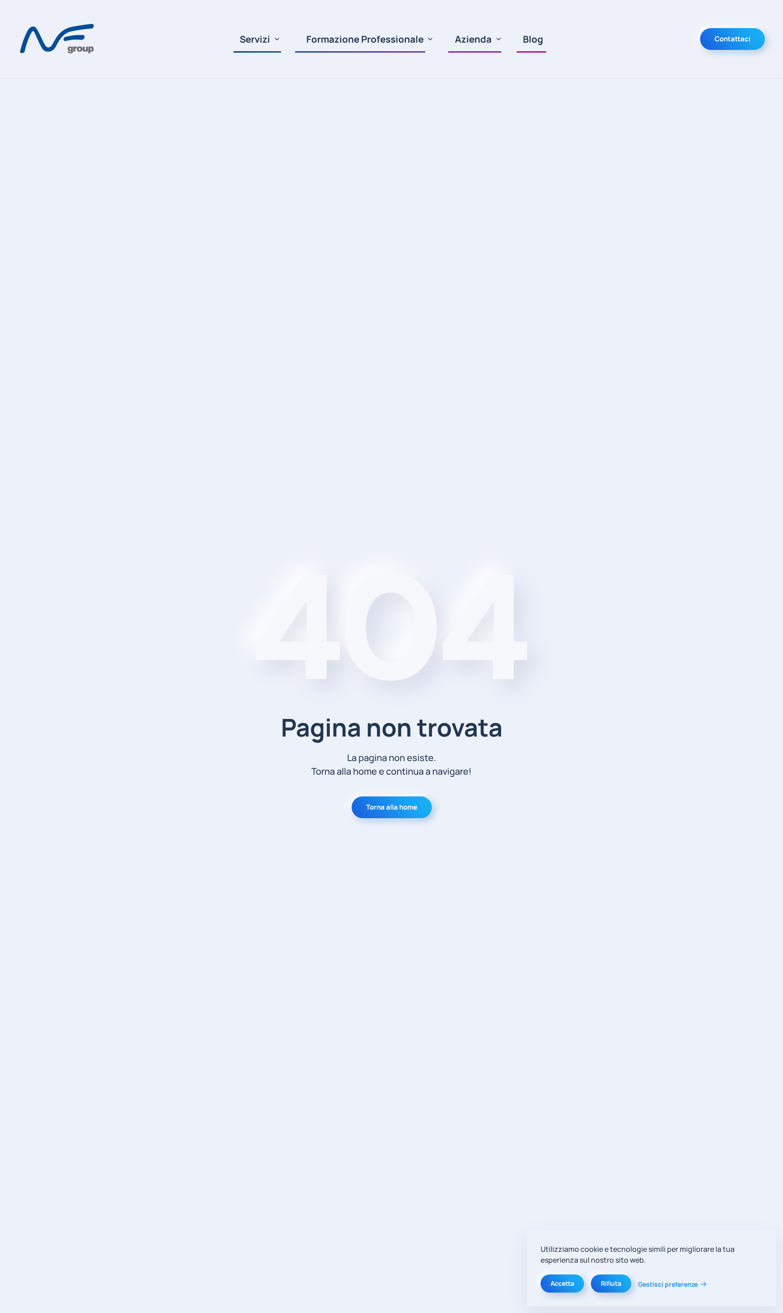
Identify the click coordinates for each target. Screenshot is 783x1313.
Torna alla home (391, 807)
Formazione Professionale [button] (365, 39)
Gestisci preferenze (668, 1284)
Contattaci (732, 39)
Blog (533, 39)
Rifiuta (611, 1283)
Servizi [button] (255, 39)
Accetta (562, 1283)
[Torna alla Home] (58, 39)
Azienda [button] (473, 39)
